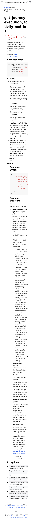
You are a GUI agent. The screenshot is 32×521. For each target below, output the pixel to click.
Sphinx (12, 515)
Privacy (7, 517)
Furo (25, 515)
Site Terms (13, 517)
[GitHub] (16, 512)
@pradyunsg (20, 515)
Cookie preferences (22, 517)
